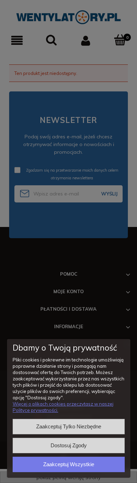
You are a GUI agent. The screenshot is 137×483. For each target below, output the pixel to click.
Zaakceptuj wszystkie (68, 464)
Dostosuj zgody (69, 445)
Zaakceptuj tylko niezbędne (68, 426)
